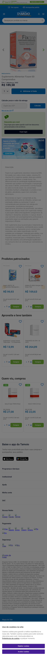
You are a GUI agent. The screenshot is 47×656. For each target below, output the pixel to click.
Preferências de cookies (10, 638)
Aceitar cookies (23, 652)
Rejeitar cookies (23, 646)
